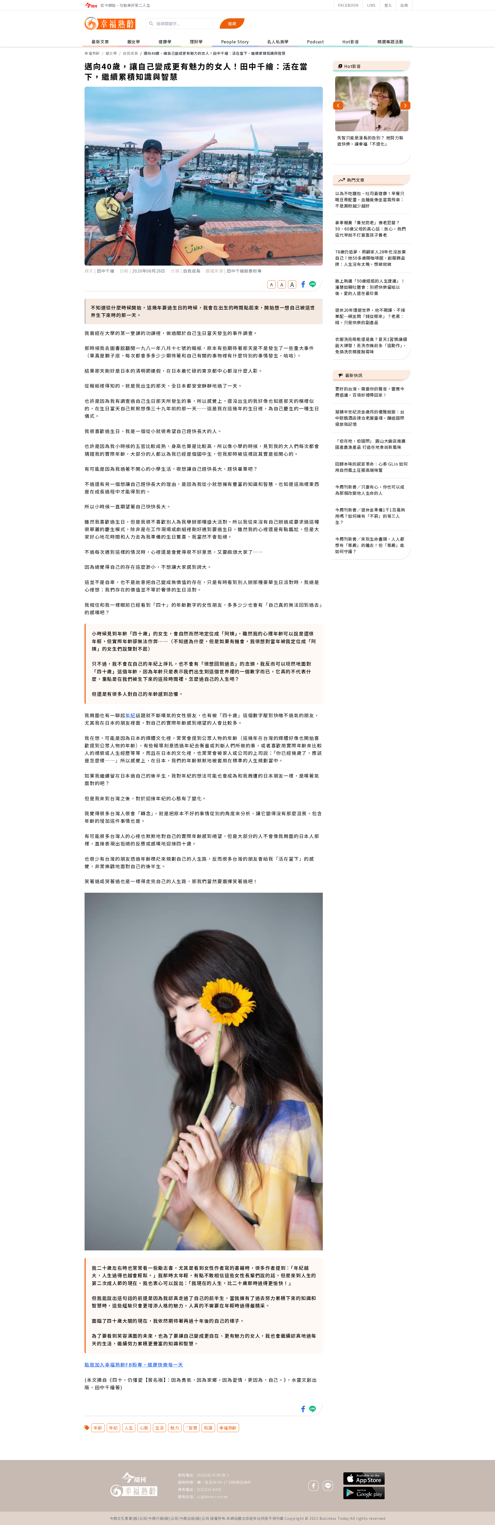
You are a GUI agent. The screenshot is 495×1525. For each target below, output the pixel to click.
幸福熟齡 (92, 53)
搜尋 (232, 23)
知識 (208, 1428)
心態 (144, 1428)
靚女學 (111, 53)
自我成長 (130, 53)
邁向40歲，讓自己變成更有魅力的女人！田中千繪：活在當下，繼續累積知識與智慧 (214, 53)
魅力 (174, 1428)
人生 (129, 1428)
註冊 (404, 5)
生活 (159, 1428)
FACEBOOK (348, 5)
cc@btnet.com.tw (212, 1496)
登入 (388, 5)
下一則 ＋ (346, 1460)
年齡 (98, 1428)
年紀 (130, 715)
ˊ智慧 (191, 1428)
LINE (371, 5)
